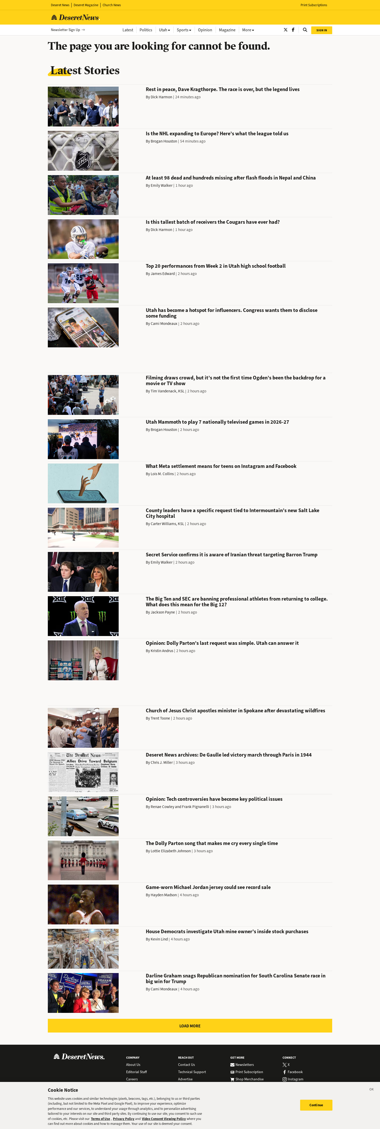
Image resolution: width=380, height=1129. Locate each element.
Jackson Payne (163, 612)
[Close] (371, 1090)
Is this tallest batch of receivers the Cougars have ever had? (213, 222)
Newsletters (244, 1065)
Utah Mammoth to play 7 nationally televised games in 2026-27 (217, 421)
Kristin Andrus (162, 650)
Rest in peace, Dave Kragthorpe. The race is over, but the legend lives (223, 89)
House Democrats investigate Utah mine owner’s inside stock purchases (227, 931)
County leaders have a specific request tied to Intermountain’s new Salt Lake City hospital (232, 513)
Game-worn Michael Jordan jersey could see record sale (208, 887)
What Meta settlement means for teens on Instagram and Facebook (221, 466)
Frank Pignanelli (195, 806)
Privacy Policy (123, 1119)
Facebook (295, 1072)
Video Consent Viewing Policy (164, 1119)
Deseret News (60, 5)
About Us (133, 1065)
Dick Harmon (161, 97)
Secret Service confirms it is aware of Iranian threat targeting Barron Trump (231, 554)
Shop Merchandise (249, 1079)
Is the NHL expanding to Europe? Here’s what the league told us (217, 133)
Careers (132, 1079)
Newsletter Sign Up (65, 29)
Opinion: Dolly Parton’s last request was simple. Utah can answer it (222, 643)
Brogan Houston (164, 141)
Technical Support (192, 1072)
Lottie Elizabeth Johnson (171, 851)
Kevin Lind (159, 939)
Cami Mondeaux (164, 323)
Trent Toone (160, 718)
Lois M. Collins (162, 473)
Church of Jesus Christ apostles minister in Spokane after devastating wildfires (235, 710)
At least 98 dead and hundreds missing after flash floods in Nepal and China (231, 177)
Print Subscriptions (314, 5)
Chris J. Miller (162, 762)
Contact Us (186, 1065)
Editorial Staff (136, 1072)
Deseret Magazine (86, 5)
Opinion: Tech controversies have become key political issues (214, 799)
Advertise (185, 1079)
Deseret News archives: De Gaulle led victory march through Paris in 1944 (229, 754)
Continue (316, 1105)
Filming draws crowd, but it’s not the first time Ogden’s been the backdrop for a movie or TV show (236, 380)
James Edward (163, 273)
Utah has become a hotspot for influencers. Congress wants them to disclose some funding (231, 313)
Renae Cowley (162, 806)
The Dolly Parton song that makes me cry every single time (212, 843)
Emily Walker (161, 185)
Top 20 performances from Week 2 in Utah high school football (216, 266)
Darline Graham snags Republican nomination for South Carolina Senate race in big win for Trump (235, 978)
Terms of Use (100, 1119)
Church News (112, 5)
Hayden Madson (164, 895)
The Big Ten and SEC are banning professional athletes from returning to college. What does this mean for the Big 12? (237, 601)
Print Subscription (249, 1072)
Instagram (295, 1079)
